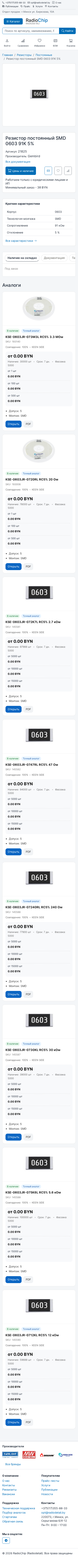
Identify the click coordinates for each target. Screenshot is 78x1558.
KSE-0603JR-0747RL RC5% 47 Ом (31, 764)
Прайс (27, 6)
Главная (7, 54)
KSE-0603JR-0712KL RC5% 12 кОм (32, 1335)
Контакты (53, 6)
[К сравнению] (68, 171)
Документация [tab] (54, 258)
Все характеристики (19, 240)
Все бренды (13, 1464)
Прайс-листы (50, 1480)
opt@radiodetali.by (40, 3)
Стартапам (9, 1516)
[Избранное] (39, 41)
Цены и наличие (22, 170)
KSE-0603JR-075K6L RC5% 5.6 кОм (33, 1192)
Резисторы (24, 54)
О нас (58, 3)
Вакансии (8, 1494)
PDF (28, 424)
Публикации (11, 6)
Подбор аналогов (14, 1512)
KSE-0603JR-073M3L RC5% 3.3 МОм (34, 337)
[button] (7, 41)
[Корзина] (70, 41)
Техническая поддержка (18, 1508)
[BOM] (55, 41)
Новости (47, 1494)
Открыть (13, 424)
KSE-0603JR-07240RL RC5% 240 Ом (33, 907)
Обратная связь (12, 1521)
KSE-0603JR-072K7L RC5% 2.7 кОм (32, 622)
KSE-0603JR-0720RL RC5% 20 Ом (31, 479)
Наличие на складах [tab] (22, 258)
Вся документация (17, 161)
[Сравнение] (23, 41)
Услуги (39, 6)
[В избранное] (58, 171)
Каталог (14, 21)
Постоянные (44, 54)
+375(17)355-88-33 (15, 3)
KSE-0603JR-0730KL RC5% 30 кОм (32, 1050)
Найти (68, 30)
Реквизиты (9, 1489)
